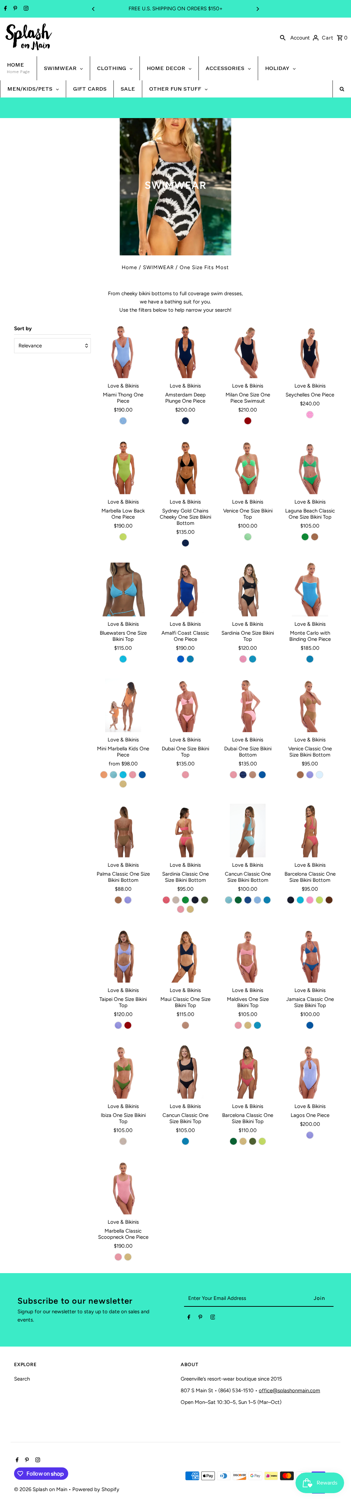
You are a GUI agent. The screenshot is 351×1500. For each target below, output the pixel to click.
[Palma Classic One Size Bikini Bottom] (123, 830)
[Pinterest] (14, 9)
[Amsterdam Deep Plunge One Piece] (185, 351)
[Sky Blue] (319, 774)
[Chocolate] (329, 900)
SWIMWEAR (158, 267)
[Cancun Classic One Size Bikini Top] (185, 1072)
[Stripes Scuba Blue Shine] (300, 900)
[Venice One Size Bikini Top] (248, 467)
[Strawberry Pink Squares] (309, 414)
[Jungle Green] (247, 536)
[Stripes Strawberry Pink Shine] (309, 900)
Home (129, 267)
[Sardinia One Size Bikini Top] (248, 589)
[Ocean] (190, 659)
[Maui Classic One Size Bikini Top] (185, 956)
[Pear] (305, 536)
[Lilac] (309, 774)
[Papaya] (103, 774)
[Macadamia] (175, 900)
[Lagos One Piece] (310, 1072)
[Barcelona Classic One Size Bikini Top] (248, 1072)
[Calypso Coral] (166, 900)
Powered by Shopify (95, 1489)
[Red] (247, 420)
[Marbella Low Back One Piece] (123, 467)
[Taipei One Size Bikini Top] (123, 956)
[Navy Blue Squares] (243, 774)
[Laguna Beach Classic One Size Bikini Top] (310, 467)
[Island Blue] (113, 774)
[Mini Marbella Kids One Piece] (123, 705)
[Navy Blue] (185, 420)
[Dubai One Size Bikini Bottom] (248, 705)
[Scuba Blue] (123, 659)
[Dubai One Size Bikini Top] (185, 705)
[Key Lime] (123, 536)
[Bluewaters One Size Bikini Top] (123, 589)
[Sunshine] (123, 784)
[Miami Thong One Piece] (123, 351)
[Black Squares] (195, 900)
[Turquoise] (252, 659)
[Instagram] (25, 9)
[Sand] (252, 774)
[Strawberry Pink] (243, 659)
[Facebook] (4, 9)
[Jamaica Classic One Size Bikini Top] (310, 956)
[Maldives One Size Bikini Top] (248, 956)
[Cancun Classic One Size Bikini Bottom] (248, 830)
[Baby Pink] (132, 774)
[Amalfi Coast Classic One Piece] (185, 589)
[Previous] (93, 9)
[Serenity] (123, 420)
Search (22, 1379)
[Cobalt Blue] (180, 659)
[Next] (257, 9)
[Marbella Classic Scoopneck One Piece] (123, 1188)
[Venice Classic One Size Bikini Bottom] (310, 705)
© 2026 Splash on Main (41, 1489)
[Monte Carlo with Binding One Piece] (310, 589)
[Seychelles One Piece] (310, 351)
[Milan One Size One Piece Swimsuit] (248, 351)
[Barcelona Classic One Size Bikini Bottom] (310, 830)
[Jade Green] (238, 900)
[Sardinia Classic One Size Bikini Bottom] (185, 830)
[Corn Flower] (142, 774)
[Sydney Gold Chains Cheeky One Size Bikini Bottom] (185, 467)
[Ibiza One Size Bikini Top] (123, 1072)
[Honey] (314, 536)
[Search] (282, 37)
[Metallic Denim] (247, 900)
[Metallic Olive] (204, 900)
